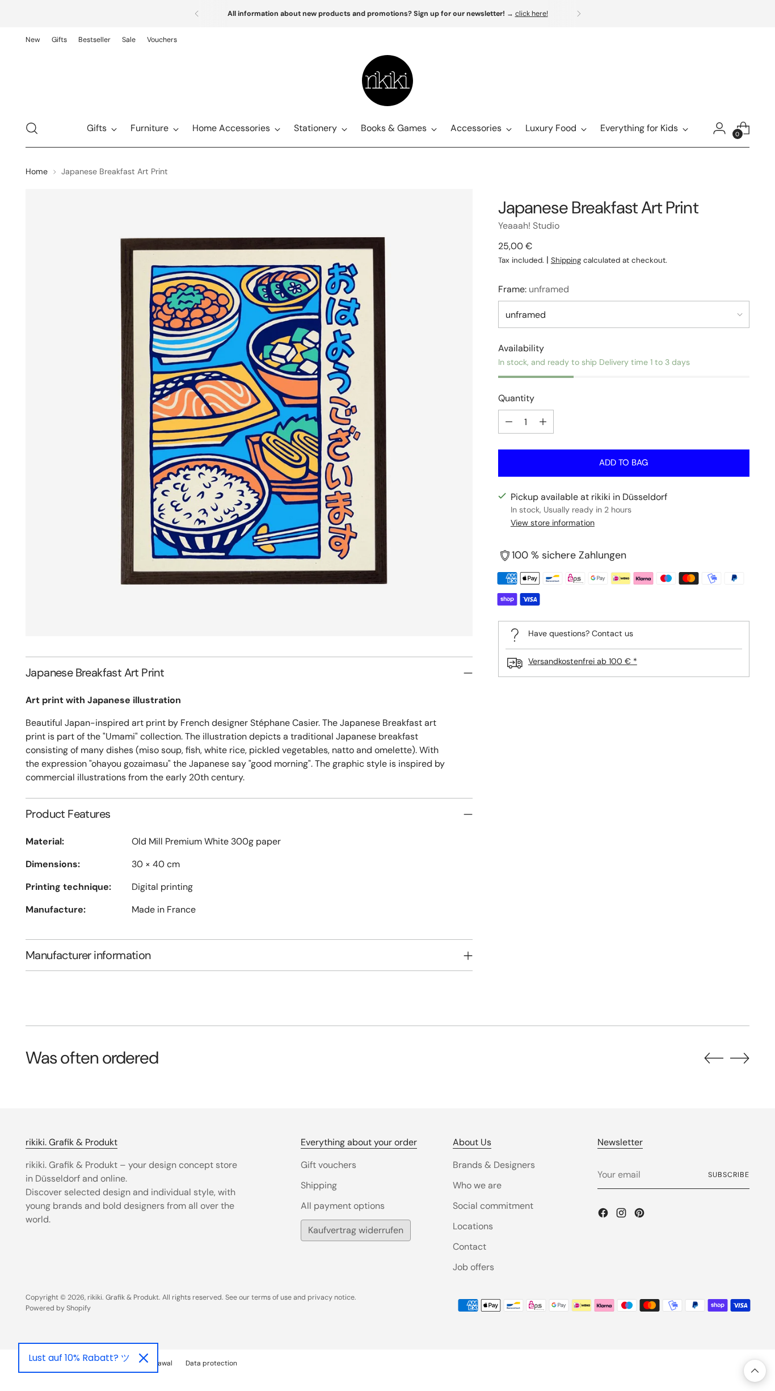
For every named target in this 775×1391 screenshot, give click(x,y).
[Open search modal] (31, 128)
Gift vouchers (328, 1165)
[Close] (143, 1358)
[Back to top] (755, 1371)
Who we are (477, 1185)
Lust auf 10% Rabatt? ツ (79, 1357)
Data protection (211, 1363)
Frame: (533, 289)
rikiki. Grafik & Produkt (123, 1297)
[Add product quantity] (543, 421)
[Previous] (196, 13)
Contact (469, 1247)
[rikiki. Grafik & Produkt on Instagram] (622, 1214)
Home (37, 171)
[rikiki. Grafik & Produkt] (387, 80)
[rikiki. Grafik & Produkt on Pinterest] (640, 1214)
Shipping (566, 260)
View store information (553, 523)
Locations (473, 1226)
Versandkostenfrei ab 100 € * (582, 661)
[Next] (578, 13)
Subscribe (728, 1174)
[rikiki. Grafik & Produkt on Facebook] (604, 1214)
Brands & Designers (494, 1165)
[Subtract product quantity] (509, 421)
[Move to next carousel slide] (739, 1058)
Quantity (516, 398)
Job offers (473, 1267)
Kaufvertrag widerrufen (355, 1230)
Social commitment (493, 1206)
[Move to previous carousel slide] (713, 1058)
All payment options (343, 1206)
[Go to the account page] (719, 128)
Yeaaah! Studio (528, 226)
